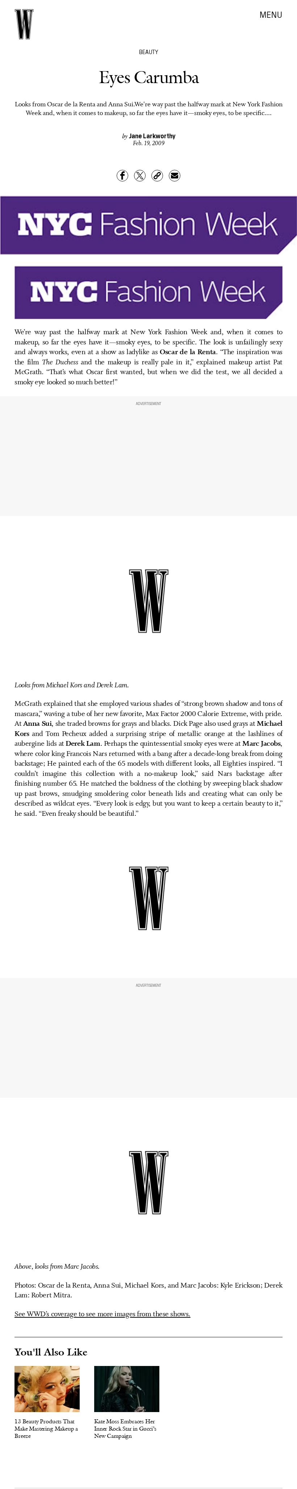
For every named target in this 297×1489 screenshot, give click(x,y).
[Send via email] (174, 175)
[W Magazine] (24, 24)
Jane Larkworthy (152, 135)
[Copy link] (157, 175)
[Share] (122, 175)
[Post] (140, 175)
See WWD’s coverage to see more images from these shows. (102, 1314)
